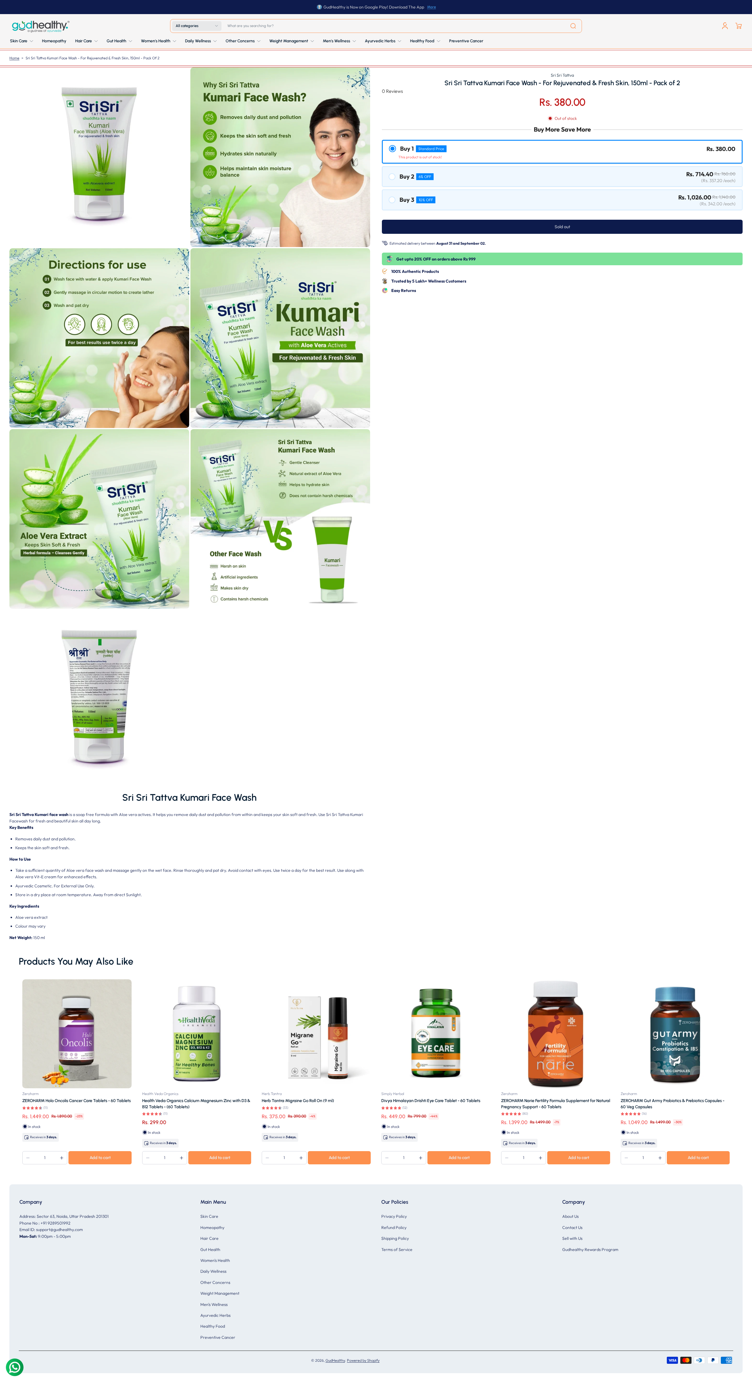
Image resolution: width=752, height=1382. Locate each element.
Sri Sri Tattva (562, 75)
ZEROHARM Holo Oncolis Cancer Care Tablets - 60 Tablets (76, 1100)
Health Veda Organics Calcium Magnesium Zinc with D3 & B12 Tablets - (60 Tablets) (196, 1103)
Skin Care (209, 1216)
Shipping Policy (395, 1238)
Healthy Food (212, 1326)
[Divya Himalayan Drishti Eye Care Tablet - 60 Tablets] (435, 1033)
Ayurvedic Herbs (215, 1315)
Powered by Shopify (363, 1360)
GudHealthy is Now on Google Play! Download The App (373, 7)
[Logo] (40, 26)
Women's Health (215, 1260)
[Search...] (573, 26)
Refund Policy (394, 1227)
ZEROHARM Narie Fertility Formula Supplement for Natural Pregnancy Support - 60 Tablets (555, 1103)
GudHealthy (335, 1360)
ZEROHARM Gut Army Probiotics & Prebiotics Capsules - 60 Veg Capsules (672, 1103)
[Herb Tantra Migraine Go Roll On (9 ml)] (316, 1033)
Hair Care (209, 1238)
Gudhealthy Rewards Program (590, 1249)
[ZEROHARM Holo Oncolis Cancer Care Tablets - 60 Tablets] (76, 1033)
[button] (196, 26)
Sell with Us (572, 1238)
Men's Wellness (214, 1304)
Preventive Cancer (217, 1337)
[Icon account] (724, 25)
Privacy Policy (394, 1216)
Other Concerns (215, 1282)
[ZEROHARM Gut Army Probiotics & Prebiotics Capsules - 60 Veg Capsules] (675, 1033)
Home (14, 58)
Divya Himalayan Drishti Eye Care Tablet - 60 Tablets (430, 1100)
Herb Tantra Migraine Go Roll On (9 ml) (298, 1100)
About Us (570, 1216)
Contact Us (572, 1227)
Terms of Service (396, 1249)
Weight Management (219, 1293)
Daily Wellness (213, 1271)
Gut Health (210, 1249)
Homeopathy (212, 1227)
